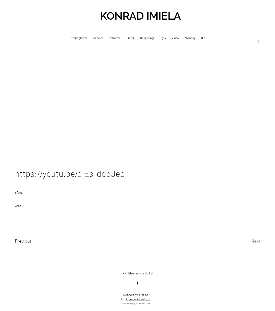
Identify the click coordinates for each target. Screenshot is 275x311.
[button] (115, 38)
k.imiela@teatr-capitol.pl (137, 273)
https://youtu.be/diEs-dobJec (70, 173)
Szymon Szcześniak (138, 299)
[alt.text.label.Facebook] (258, 42)
